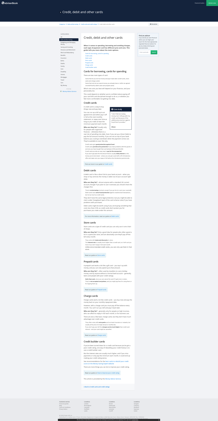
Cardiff (111, 411)
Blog (60, 405)
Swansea (136, 409)
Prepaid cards (89, 63)
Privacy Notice (63, 409)
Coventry (136, 405)
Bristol (111, 404)
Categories (65, 34)
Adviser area (212, 3)
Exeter (135, 411)
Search (154, 52)
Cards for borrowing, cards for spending (97, 53)
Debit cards (88, 58)
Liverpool (86, 407)
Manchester (112, 407)
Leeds (85, 411)
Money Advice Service (113, 379)
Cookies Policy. (135, 419)
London (86, 404)
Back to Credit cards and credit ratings (97, 387)
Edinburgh (112, 405)
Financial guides (64, 404)
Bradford (136, 407)
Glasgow (136, 404)
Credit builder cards (91, 67)
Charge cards (89, 65)
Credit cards (88, 56)
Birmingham (87, 405)
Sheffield (86, 409)
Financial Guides (200, 3)
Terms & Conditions (65, 407)
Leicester (111, 409)
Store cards (88, 60)
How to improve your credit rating (108, 373)
